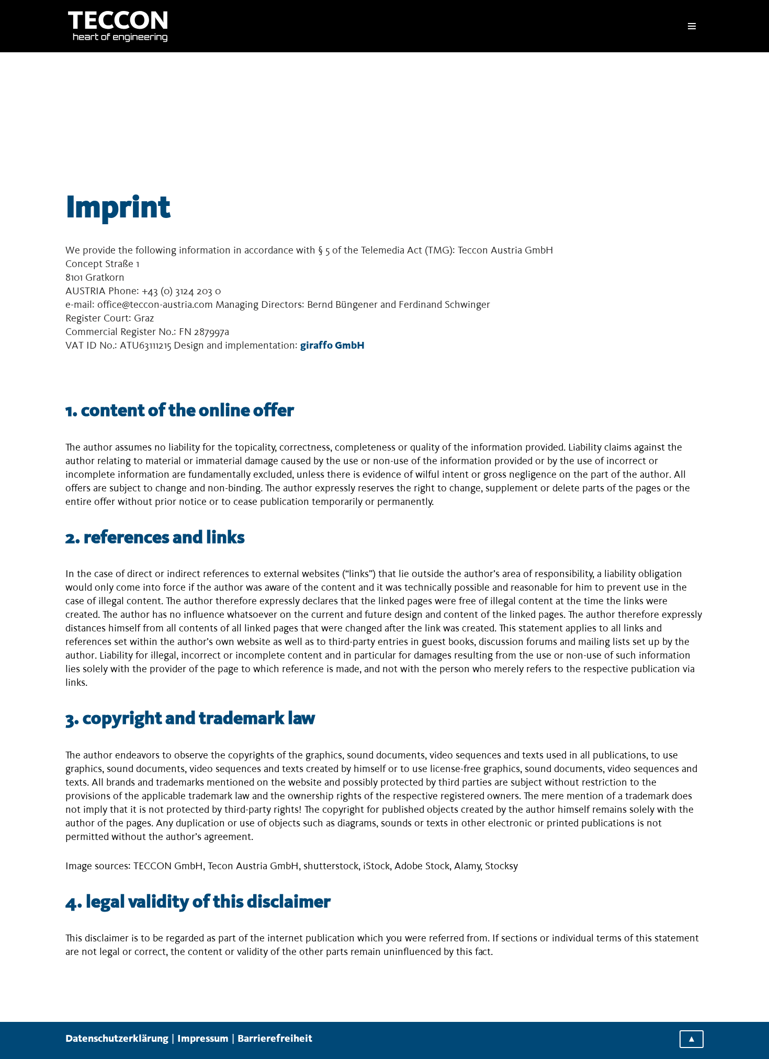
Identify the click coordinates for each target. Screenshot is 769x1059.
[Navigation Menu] (692, 26)
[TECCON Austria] (117, 26)
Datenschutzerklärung (116, 1039)
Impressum (203, 1039)
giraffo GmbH (332, 346)
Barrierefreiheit (275, 1039)
